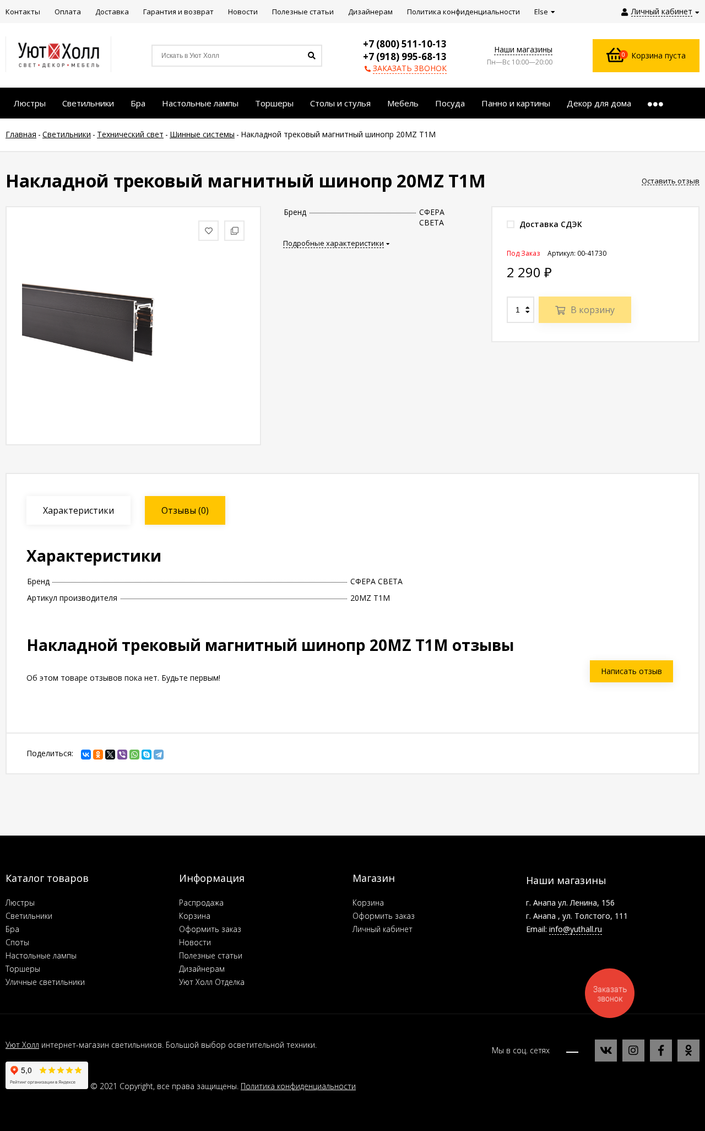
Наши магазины (523, 49)
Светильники (29, 916)
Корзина (194, 916)
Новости (195, 942)
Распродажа (201, 902)
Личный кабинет (382, 929)
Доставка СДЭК (549, 224)
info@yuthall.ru (575, 929)
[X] (110, 755)
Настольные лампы (41, 955)
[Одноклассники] (98, 755)
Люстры (20, 902)
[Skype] (146, 755)
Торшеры (23, 968)
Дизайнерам (202, 968)
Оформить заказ (210, 929)
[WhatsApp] (134, 755)
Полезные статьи (210, 955)
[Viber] (122, 755)
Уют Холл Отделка (212, 982)
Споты (17, 942)
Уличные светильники (45, 982)
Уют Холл (22, 1045)
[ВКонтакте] (86, 755)
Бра (12, 929)
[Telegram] (159, 755)
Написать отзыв (631, 671)
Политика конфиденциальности (298, 1086)
